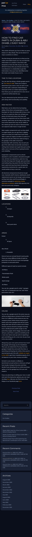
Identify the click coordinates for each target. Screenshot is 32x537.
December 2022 (7, 489)
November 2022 (7, 492)
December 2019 (7, 507)
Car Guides (10, 20)
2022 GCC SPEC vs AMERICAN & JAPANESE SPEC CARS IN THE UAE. (15, 454)
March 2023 (6, 484)
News (24, 4)
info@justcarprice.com (16, 12)
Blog (29, 4)
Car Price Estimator (14, 4)
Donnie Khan (7, 452)
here (8, 379)
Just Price (5, 4)
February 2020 (7, 504)
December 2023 (7, 482)
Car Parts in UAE (9, 83)
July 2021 (5, 494)
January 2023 (7, 487)
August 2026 (6, 479)
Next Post (16, 391)
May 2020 (5, 502)
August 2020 (6, 497)
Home (3, 20)
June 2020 (6, 499)
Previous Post (16, 388)
